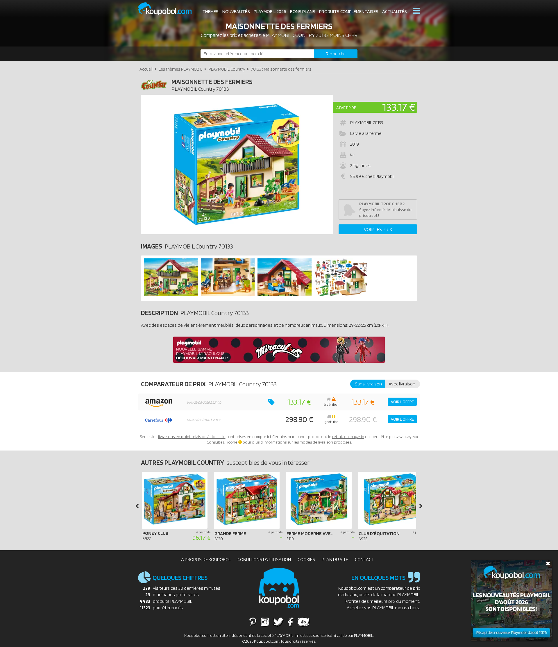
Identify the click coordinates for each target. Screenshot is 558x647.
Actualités (394, 11)
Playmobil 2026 (270, 11)
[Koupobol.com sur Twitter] (278, 621)
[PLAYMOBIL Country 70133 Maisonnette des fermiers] (171, 294)
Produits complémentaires (348, 11)
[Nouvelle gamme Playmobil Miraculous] (279, 361)
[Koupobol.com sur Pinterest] (252, 621)
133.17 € (398, 106)
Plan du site (335, 559)
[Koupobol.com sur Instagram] (264, 621)
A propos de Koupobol (206, 559)
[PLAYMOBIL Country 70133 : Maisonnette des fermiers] (237, 164)
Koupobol (168, 8)
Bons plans (302, 11)
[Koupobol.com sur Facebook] (291, 621)
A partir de (346, 107)
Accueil (146, 69)
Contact (364, 559)
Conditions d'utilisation (264, 559)
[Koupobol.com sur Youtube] (303, 621)
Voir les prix (378, 229)
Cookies (306, 559)
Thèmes (210, 11)
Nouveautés (236, 11)
